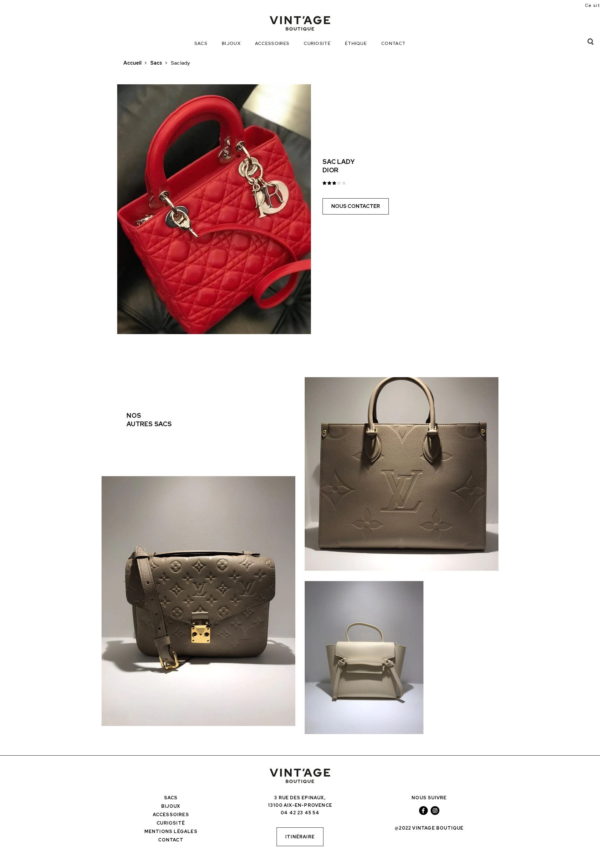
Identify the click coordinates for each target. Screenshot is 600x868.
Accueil (132, 63)
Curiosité (317, 43)
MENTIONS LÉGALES (171, 831)
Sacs (201, 43)
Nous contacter (355, 206)
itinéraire (300, 837)
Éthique (356, 43)
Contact (393, 43)
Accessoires (272, 43)
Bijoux (231, 43)
